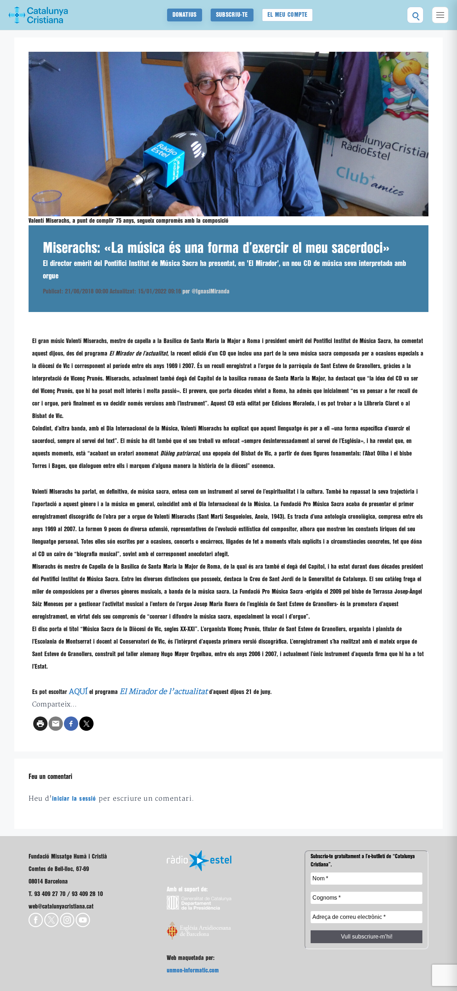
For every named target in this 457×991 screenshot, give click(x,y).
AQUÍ (78, 691)
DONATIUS (184, 14)
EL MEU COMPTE (287, 14)
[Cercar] (415, 15)
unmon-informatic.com (193, 970)
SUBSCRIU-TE (232, 14)
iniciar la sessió (74, 798)
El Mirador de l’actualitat (163, 691)
